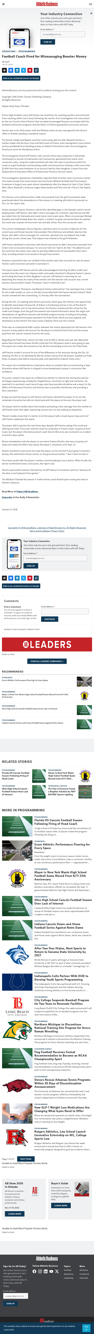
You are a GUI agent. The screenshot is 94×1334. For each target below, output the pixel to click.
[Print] (4, 70)
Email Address (47, 29)
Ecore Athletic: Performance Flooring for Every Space (25, 680)
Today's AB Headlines (27, 491)
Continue (49, 619)
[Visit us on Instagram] (40, 1271)
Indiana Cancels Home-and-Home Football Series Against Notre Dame (32, 723)
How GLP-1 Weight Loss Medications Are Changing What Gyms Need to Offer (62, 1109)
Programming (26, 51)
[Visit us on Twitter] (57, 1271)
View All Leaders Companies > (47, 661)
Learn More (14, 1214)
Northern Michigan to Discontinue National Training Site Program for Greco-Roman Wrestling (62, 1028)
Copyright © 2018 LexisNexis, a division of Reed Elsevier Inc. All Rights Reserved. (47, 527)
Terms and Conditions (40, 530)
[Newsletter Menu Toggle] (90, 4)
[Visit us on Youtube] (51, 1271)
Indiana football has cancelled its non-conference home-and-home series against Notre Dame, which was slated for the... (62, 935)
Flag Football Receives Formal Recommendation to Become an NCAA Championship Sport (60, 1055)
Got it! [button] (86, 1328)
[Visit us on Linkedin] (45, 1271)
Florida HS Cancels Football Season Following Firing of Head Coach (15, 776)
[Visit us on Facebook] (34, 1271)
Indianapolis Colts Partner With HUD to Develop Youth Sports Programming (61, 977)
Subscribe (7, 497)
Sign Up (48, 42)
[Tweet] (23, 70)
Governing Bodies (43, 1049)
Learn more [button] (9, 1329)
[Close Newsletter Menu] (91, 13)
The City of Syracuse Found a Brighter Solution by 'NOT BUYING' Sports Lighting (62, 791)
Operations (9, 51)
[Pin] (29, 70)
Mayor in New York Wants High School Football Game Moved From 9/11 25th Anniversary (35, 695)
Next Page (25, 1159)
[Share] (10, 70)
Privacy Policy (58, 530)
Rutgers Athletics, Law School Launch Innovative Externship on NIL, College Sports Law (60, 1135)
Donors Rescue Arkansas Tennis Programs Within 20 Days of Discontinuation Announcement (62, 1083)
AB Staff (5, 61)
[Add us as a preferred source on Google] (36, 70)
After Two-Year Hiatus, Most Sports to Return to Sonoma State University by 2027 (60, 952)
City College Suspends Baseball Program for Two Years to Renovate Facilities (61, 1001)
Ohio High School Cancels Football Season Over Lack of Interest (29, 708)
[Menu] (3, 4)
